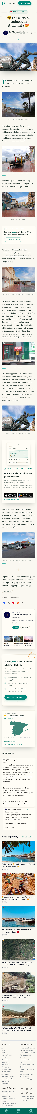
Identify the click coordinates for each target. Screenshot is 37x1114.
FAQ (3, 1050)
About (3, 1048)
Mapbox (22, 737)
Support (4, 1101)
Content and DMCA (8, 1103)
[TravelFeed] (3, 3)
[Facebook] (4, 602)
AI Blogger (5, 1074)
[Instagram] (27, 1093)
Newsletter (5, 1060)
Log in (15, 3)
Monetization (6, 1069)
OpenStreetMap (28, 737)
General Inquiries (7, 1106)
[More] (33, 3)
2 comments (14, 597)
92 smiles (5, 597)
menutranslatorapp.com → (12, 499)
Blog (3, 1053)
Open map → (8, 718)
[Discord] (31, 1093)
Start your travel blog (14, 697)
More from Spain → (28, 837)
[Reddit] (18, 602)
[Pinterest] (13, 602)
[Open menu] (31, 33)
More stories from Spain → (13, 744)
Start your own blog (12, 239)
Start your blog (25, 3)
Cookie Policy (6, 1096)
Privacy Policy (6, 1094)
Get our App (6, 1067)
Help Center (5, 1072)
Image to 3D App (26, 1079)
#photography (7, 591)
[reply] (28, 760)
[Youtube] (22, 1093)
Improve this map (25, 738)
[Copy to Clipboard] (22, 602)
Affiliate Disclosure (8, 1099)
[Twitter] (9, 602)
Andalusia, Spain (19, 11)
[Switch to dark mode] (10, 3)
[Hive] (22, 1089)
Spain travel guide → (11, 741)
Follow (16, 627)
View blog (25, 627)
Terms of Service (7, 1091)
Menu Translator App (27, 1048)
